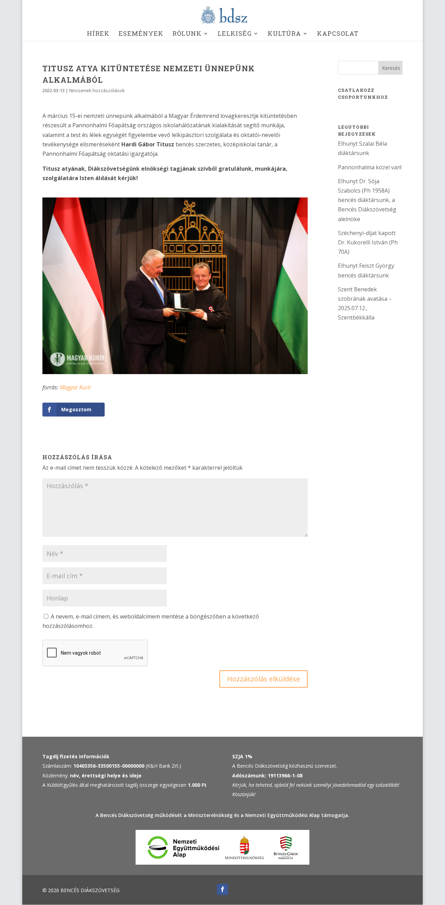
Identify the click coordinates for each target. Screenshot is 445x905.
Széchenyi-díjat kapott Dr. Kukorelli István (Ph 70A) (368, 242)
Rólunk (187, 34)
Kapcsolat (337, 34)
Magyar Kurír (75, 387)
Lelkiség (235, 34)
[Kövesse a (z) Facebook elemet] (222, 889)
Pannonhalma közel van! (370, 167)
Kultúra (284, 34)
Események (141, 34)
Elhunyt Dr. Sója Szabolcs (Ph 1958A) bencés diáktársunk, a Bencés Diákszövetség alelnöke (367, 200)
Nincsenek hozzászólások (97, 90)
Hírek (98, 34)
